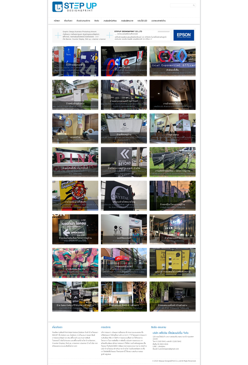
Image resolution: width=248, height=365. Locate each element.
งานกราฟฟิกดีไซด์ (77, 68)
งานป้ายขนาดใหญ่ (90, 68)
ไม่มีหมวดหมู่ (77, 174)
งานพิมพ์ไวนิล (165, 207)
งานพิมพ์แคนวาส (127, 21)
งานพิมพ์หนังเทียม (110, 21)
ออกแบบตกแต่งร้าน (158, 21)
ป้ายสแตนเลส (77, 207)
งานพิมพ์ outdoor (59, 70)
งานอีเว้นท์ (80, 106)
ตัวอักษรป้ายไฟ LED (83, 70)
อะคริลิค (127, 73)
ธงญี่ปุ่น (173, 207)
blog (54, 106)
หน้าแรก (57, 21)
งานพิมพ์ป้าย (70, 70)
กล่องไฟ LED (142, 21)
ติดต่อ (96, 21)
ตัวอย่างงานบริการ (83, 21)
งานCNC (67, 68)
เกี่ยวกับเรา (68, 21)
